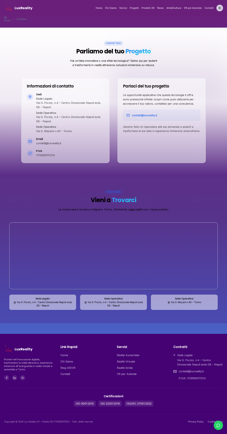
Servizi (123, 7)
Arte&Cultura (174, 7)
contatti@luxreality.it (144, 115)
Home (99, 7)
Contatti (209, 7)
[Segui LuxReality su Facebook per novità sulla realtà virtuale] (6, 377)
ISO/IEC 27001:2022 (139, 403)
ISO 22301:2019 (110, 403)
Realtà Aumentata (128, 355)
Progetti (134, 7)
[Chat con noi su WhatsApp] (218, 425)
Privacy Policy (196, 421)
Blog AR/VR (67, 367)
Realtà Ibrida (125, 367)
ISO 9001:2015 (85, 403)
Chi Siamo (111, 7)
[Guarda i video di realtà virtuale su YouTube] (22, 377)
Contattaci (21, 19)
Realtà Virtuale (126, 361)
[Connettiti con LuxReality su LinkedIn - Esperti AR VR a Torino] (14, 377)
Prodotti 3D (148, 7)
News (160, 7)
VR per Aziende (193, 7)
